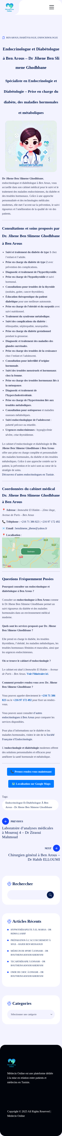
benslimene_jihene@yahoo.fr (31, 528)
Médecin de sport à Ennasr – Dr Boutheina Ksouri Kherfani (29, 953)
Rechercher (22, 884)
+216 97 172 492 (50, 521)
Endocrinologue (48, 37)
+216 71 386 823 (29, 521)
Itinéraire (31, 551)
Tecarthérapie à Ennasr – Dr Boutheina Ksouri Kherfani (28, 963)
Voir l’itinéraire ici (37, 673)
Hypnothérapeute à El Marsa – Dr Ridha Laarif (31, 931)
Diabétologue (28, 37)
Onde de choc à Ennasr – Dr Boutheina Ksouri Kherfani (27, 974)
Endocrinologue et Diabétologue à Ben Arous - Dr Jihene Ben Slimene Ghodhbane (29, 805)
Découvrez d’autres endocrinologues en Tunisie (28, 474)
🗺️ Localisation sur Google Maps (31, 783)
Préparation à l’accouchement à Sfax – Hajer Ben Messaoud (31, 942)
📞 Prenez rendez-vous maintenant (31, 771)
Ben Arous (12, 37)
